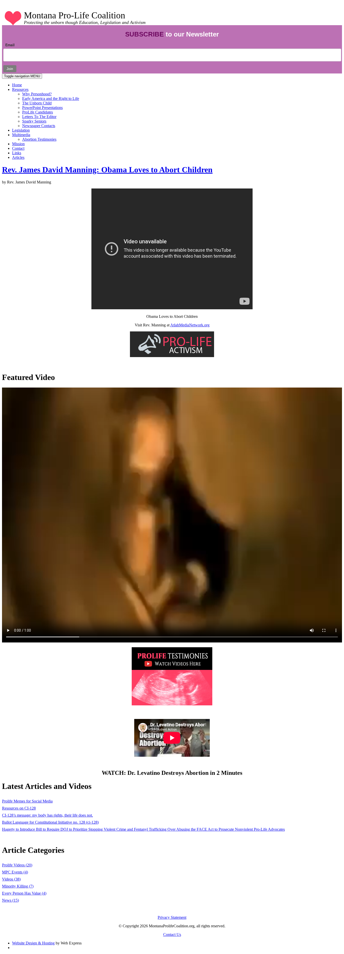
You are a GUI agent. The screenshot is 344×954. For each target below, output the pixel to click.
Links (16, 153)
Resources (20, 89)
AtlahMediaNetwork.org (190, 325)
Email (10, 44)
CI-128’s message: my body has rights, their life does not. (47, 815)
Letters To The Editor (39, 117)
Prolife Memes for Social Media (27, 801)
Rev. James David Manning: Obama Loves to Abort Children (107, 169)
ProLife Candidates (37, 112)
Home (17, 85)
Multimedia (21, 135)
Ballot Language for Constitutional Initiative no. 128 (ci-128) (50, 822)
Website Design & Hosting (33, 943)
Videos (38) (11, 879)
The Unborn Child (37, 103)
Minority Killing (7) (17, 886)
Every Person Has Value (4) (24, 893)
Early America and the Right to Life (50, 98)
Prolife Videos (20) (17, 865)
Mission (18, 144)
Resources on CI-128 (19, 808)
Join (10, 69)
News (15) (10, 900)
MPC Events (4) (15, 872)
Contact (18, 148)
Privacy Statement (172, 917)
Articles (18, 157)
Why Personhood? (37, 94)
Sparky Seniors (34, 121)
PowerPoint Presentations (42, 107)
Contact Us (172, 934)
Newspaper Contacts (38, 126)
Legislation (21, 130)
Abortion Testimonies (39, 139)
